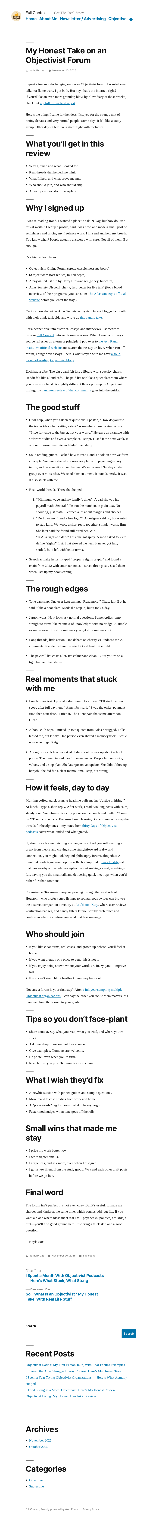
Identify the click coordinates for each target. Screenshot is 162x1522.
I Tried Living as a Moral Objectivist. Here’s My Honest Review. (71, 1390)
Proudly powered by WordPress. (60, 1509)
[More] (131, 19)
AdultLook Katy (86, 904)
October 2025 (38, 1447)
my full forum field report (57, 103)
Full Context (36, 12)
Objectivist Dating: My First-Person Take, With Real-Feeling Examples (75, 1365)
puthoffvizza (36, 70)
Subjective (89, 1255)
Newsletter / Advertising (83, 18)
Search (31, 1326)
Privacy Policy (90, 1509)
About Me (48, 18)
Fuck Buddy (109, 862)
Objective (117, 18)
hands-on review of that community (66, 390)
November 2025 (40, 1440)
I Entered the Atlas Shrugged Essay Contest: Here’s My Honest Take (73, 1371)
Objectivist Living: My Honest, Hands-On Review (61, 1396)
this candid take (91, 317)
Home (31, 18)
